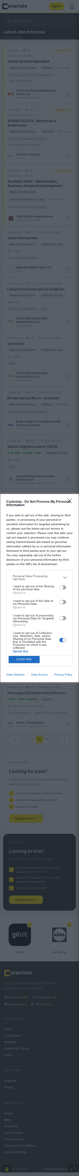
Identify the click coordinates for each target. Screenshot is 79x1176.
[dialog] (39, 588)
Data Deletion (16, 674)
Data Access (39, 674)
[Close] (71, 502)
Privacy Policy (63, 674)
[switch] (62, 587)
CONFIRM (24, 659)
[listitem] (39, 578)
